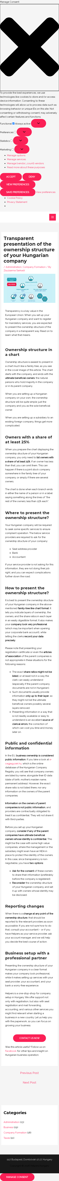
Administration (14, 267)
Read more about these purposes (26, 167)
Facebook (11, 1051)
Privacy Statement (17, 202)
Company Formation (34, 267)
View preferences (17, 184)
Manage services (16, 159)
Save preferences (17, 192)
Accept (11, 176)
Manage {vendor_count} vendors (25, 163)
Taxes (7, 1138)
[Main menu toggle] (52, 217)
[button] (29, 47)
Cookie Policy (14, 198)
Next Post (29, 1082)
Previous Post (29, 1073)
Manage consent (17, 1177)
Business (8, 1127)
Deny (32, 176)
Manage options (16, 155)
